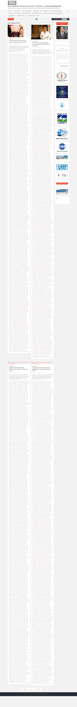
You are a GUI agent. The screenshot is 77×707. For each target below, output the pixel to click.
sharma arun (11, 288)
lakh (43, 192)
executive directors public (17, 134)
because (27, 73)
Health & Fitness (11, 15)
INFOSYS (18, 180)
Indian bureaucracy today (17, 174)
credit (19, 108)
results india (18, 275)
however (25, 161)
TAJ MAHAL (22, 310)
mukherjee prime (15, 224)
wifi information (49, 351)
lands (15, 190)
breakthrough (19, 79)
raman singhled (26, 268)
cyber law (13, 113)
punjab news (41, 269)
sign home (16, 290)
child (24, 97)
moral (36, 223)
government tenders (15, 150)
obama (17, 237)
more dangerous (14, 221)
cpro (16, 108)
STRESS (20, 305)
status (10, 304)
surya (24, 307)
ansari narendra (17, 63)
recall (39, 276)
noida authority (24, 233)
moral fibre (40, 223)
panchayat (22, 243)
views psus (13, 341)
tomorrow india (21, 320)
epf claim (26, 131)
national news (17, 228)
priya (13, 259)
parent (26, 243)
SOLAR (46, 300)
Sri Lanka (12, 299)
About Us (10, 10)
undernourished (25, 327)
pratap (15, 253)
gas (28, 143)
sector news (19, 284)
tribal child (49, 330)
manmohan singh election (47, 208)
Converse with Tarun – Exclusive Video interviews (52, 13)
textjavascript (23, 315)
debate (26, 113)
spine (37, 305)
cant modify (23, 86)
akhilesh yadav (25, 57)
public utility (25, 262)
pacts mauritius (19, 242)
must (12, 226)
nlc (20, 233)
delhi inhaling (19, 117)
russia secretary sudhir (15, 280)
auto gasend (41, 72)
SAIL (27, 280)
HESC (40, 162)
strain (17, 305)
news (23, 231)
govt (19, 151)
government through (23, 150)
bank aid (26, 71)
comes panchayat (42, 103)
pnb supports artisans (17, 247)
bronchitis (18, 82)
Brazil (15, 79)
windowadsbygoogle (17, 346)
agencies (17, 57)
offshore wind (23, 238)
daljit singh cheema (19, 113)
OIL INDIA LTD (18, 239)
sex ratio (18, 286)
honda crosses (20, 161)
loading (26, 197)
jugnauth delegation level (22, 185)
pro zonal (18, 259)
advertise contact (16, 56)
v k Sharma (11, 337)
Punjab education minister (22, 263)
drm (10, 128)
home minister (37, 165)
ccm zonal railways (14, 89)
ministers (16, 213)
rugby (12, 279)
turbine (20, 325)
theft (26, 316)
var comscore (18, 337)
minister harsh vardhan (24, 211)
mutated (20, 226)
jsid (12, 185)
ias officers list (25, 162)
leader (16, 193)
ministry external (43, 218)
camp (27, 84)
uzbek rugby (27, 336)
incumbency (21, 166)
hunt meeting (14, 162)
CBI (17, 88)
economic (22, 128)
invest (13, 182)
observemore (25, 237)
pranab (17, 252)
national (23, 227)
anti (21, 63)
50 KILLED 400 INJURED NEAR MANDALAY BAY (20, 381)
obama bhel (20, 237)
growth (37, 156)
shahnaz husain (23, 286)
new (22, 229)
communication (14, 102)
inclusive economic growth (21, 165)
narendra (14, 227)
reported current (43, 279)
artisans (24, 66)
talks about (19, 311)
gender (22, 144)
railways (37, 271)
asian (15, 68)
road (18, 278)
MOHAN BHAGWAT (17, 218)
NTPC (48, 240)
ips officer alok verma (20, 182)
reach (39, 275)
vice (22, 338)
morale (44, 223)
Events (37, 15)
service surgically (21, 285)
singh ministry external (46, 296)
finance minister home (19, 138)
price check (21, 255)
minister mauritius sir (19, 212)
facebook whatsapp (16, 136)
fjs (28, 138)
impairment (39, 167)
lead (24, 192)
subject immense (38, 312)
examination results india (25, 133)
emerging (20, 130)
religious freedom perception (17, 273)
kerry (13, 187)
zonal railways (26, 351)
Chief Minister (23, 94)
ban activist (19, 71)
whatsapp (20, 345)
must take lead (16, 226)
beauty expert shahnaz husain (20, 73)
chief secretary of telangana (18, 97)
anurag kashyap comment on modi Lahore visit (40, 67)
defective (15, 114)
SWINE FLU (25, 309)
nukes (43, 242)
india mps (25, 169)
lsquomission (15, 201)
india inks (20, 167)
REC (27, 270)
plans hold (11, 247)
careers (20, 87)
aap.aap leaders (23, 382)
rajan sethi (41, 271)
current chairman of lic (25, 112)
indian (23, 172)
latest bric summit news (16, 191)
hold (24, 160)
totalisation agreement (20, 321)
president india (42, 259)
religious (41, 278)
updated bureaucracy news (17, 332)
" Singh (10, 53)
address (27, 55)
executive (10, 134)
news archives (44, 237)
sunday (17, 307)
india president (26, 170)
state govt (24, 300)
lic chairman (12, 196)
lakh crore (47, 192)
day (23, 113)
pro (15, 259)
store (38, 311)
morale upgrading (49, 223)
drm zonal (13, 128)
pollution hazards (16, 249)
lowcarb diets (23, 200)
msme (12, 223)
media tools (15, 208)
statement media (22, 301)
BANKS (19, 72)
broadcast (21, 81)
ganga (18, 143)
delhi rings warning (25, 118)
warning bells (17, 343)
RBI (17, 269)
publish (39, 268)
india (24, 166)
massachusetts (16, 206)
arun (27, 66)
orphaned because (47, 247)
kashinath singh (15, 186)
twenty (26, 325)
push (14, 264)
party (46, 249)
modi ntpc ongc (14, 217)
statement (16, 301)
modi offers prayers (25, 217)
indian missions (14, 176)
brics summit (14, 81)
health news (36, 161)
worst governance (39, 356)
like (16, 197)
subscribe (14, 306)
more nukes (19, 221)
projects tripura (14, 260)
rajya (50, 271)
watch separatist (25, 343)
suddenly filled (19, 306)
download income (41, 129)
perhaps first (22, 244)
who (23, 345)
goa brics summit (16, 145)
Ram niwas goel (39, 273)
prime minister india (15, 257)
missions (22, 216)
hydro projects (19, 162)
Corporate (46, 10)
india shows (21, 171)
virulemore (17, 341)
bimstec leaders (18, 77)
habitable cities (22, 154)
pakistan (18, 243)
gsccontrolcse (47, 156)
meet (19, 208)
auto (37, 72)
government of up (47, 151)
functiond (16, 141)
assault (24, 68)
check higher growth (25, 92)
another (26, 391)
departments (13, 120)
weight (17, 345)
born (25, 78)
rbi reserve (20, 269)
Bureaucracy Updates (26, 10)
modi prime (11, 218)
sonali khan (22, 295)
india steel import (13, 172)
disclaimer (18, 124)
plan (28, 245)
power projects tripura (15, 250)
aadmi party (19, 53)
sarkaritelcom (20, 281)
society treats (26, 294)
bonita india (17, 78)
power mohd (43, 255)
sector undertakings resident (39, 290)
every (14, 133)
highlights (21, 159)
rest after (13, 275)
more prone (14, 222)
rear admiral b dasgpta (22, 270)
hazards (23, 156)
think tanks (44, 325)
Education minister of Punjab (16, 129)
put (16, 264)
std (12, 304)
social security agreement (46, 299)
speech (23, 296)
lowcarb (18, 200)
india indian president (14, 167)
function (13, 141)
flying (14, 139)
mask (12, 206)
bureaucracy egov (17, 83)
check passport (11, 93)
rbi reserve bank (25, 269)
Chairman (40, 93)
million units (41, 213)
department (20, 119)
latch (17, 190)
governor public (15, 151)
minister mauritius (12, 212)
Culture (19, 112)
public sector (14, 262)
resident (40, 280)
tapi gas (19, 312)
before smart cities (19, 74)
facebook (13, 135)
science (25, 281)
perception (17, 244)
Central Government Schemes (55, 10)
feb (26, 136)
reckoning (42, 276)
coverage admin (12, 108)
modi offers (19, 217)
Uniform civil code (43, 335)
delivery (10, 119)
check (51, 93)
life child (20, 196)
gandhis (15, 143)
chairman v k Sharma (45, 93)
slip (14, 293)
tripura (14, 325)
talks (15, 311)
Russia (15, 279)
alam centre (20, 58)
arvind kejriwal (22, 67)
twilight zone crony (25, 326)
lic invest (16, 196)
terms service (18, 315)
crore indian (13, 110)
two (10, 327)
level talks (15, 195)
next (21, 232)
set (24, 285)
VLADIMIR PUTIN (17, 342)
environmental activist (18, 131)
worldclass (20, 348)
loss (15, 200)
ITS (48, 187)
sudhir (23, 306)
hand (26, 154)
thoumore (48, 325)
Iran (37, 187)
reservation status (23, 274)
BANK (23, 71)
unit (13, 331)
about (15, 55)
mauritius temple (15, 207)
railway (39, 270)
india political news (20, 170)
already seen (25, 60)
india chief (34, 171)
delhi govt (14, 117)
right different (14, 278)
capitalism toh (15, 87)
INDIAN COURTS (25, 174)
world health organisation (24, 347)
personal (26, 244)
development (18, 120)
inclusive (15, 165)
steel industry (26, 304)
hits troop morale (19, 160)
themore (25, 317)
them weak (21, 317)
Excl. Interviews (18, 13)
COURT (20, 107)
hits (15, 160)
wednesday (13, 345)
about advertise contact (21, 55)
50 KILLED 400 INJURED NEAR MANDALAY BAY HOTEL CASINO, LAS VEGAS (18, 369)
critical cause (22, 109)
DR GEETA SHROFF (47, 129)
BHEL (28, 76)
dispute (14, 125)
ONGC (27, 239)
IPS (15, 182)
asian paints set (19, 68)
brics (23, 79)
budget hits (11, 83)
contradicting (24, 104)
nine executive (16, 233)
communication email (21, 102)
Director (22, 123)
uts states (18, 335)
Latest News (10, 13)
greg (22, 151)
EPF (23, 131)
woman (22, 346)
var (14, 337)
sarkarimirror (34, 47)
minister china (17, 211)
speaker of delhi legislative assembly (15, 296)
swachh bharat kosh (19, 309)
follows (20, 139)
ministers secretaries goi (22, 213)
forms (26, 139)
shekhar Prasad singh (24, 288)
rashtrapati (14, 269)
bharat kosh (17, 76)
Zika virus (18, 351)
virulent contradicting (24, 341)
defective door (20, 114)
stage (16, 299)
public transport (19, 262)
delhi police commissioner (17, 118)
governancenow (22, 146)
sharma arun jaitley (17, 288)
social (24, 293)
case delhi (23, 87)
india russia (16, 171)
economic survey (44, 131)
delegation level (22, 115)
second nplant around (23, 283)
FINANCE (13, 138)
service (16, 285)
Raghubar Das (24, 264)
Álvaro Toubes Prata (12, 61)
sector (15, 284)
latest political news (14, 192)
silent (19, 290)
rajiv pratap (46, 271)
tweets (23, 325)
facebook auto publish (19, 135)
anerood (24, 389)
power (24, 249)
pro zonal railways (24, 259)
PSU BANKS (22, 260)
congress (14, 103)
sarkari (16, 281)
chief (19, 94)
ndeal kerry (19, 229)
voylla (22, 342)
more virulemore (24, 222)
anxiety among (24, 393)
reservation (17, 274)
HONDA (15, 161)
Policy (23, 248)
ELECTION (26, 129)
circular (21, 98)
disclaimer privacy (24, 124)
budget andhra (26, 82)
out (12, 242)
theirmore (16, 317)
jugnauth (15, 185)
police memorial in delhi (17, 248)
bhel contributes (12, 77)
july (27, 185)
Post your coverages (26, 13)
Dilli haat (14, 123)
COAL (15, 99)
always (18, 61)
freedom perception (24, 140)
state (14, 300)
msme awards (16, 223)
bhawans (24, 76)
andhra (24, 61)
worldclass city (25, 348)
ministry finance (49, 218)
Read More (19, 51)
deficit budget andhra (15, 115)
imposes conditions (24, 164)
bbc (14, 73)
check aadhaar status (12, 92)
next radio (24, 232)
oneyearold (23, 239)
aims (20, 57)
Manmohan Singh (39, 208)
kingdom (24, 187)
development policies (24, 120)
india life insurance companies (39, 172)
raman (22, 268)
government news (40, 151)
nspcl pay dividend (44, 240)
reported (24, 273)
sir (15, 291)
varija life (13, 338)
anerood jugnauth (15, 62)
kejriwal (20, 186)
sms (21, 293)
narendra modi (18, 227)
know (39, 192)
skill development (45, 297)
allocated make (14, 60)
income (37, 170)
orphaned (41, 247)
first (24, 138)
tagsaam (38, 316)
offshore (18, 238)
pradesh (26, 250)
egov (23, 129)
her (14, 159)
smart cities (18, 293)
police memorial (46, 253)
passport (12, 244)
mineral (45, 213)
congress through (19, 103)
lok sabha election (25, 198)
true (17, 325)
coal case (18, 99)
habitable (17, 154)
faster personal (22, 136)
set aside (42, 291)
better (13, 76)
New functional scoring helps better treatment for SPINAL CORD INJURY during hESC (41, 44)
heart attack (48, 161)
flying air (16, 139)
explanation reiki (25, 134)
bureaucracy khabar (24, 83)
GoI (20, 145)
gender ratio (26, 144)
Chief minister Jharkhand (42, 98)
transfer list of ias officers (16, 322)
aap (22, 53)
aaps (13, 55)
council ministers (15, 107)
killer (15, 187)
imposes (18, 164)
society (17, 294)
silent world (23, 290)
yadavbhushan (45, 356)
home (26, 160)
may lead (20, 207)
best (23, 74)
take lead (26, 310)
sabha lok (23, 280)
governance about (16, 146)
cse (16, 112)
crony (26, 109)
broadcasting (13, 82)
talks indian (13, 312)
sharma (27, 286)
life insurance (25, 196)
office (12, 238)
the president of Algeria (21, 316)
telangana (15, 314)
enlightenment (25, 130)
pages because (25, 242)
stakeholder (20, 299)
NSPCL (23, 234)
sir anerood (19, 291)
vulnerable (26, 342)
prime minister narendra (44, 263)
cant (19, 86)
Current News (36, 10)
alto (28, 60)
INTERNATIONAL (17, 10)
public (40, 266)
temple (14, 315)
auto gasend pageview (47, 72)
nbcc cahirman (14, 229)
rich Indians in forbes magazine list (18, 276)
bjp (22, 77)
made (13, 202)
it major (45, 187)
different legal (39, 124)
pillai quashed (19, 245)
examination (18, 133)
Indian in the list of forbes (40, 178)
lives (18, 197)
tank (16, 312)
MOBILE (26, 216)
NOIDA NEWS (46, 239)
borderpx (21, 78)
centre (25, 89)
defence (25, 114)
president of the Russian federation (17, 254)
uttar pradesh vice (21, 336)
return (22, 275)
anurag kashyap (25, 63)
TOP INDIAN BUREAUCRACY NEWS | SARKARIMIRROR (34, 6)
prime (25, 255)
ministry (37, 218)
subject (24, 305)
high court (17, 159)
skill (25, 291)
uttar (21, 335)
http (28, 161)
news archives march (15, 232)
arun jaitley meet (16, 67)
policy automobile (45, 254)
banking (16, 72)
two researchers (14, 327)
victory (26, 340)
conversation (25, 105)
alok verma (20, 60)
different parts (44, 124)
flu (9, 139)
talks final (23, 311)
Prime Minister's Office (19, 258)
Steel (15, 304)
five (26, 138)
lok (16, 198)
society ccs (21, 294)
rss (26, 278)
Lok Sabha (19, 198)
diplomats (18, 123)
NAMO (10, 227)
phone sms (14, 245)
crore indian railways (19, 110)
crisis (21, 108)
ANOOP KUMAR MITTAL (23, 62)
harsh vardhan (24, 155)
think (40, 325)
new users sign (16, 231)
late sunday (21, 190)
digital (49, 124)
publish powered (15, 263)
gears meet (18, 144)
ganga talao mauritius (23, 143)
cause (27, 87)
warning (12, 343)
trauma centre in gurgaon (39, 330)
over (15, 242)
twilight (15, 326)
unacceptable (20, 327)
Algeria (24, 58)
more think (19, 222)
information (49, 182)
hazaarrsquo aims (18, 156)
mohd (23, 218)
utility (15, 335)
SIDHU (27, 289)
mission (19, 216)
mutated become (25, 226)
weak (51, 349)
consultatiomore (15, 104)
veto (19, 338)
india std (35, 176)
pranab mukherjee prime (23, 252)
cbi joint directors (21, 88)
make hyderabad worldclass (20, 203)
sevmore (12, 286)
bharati (21, 76)
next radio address (45, 238)
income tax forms (15, 166)
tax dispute (23, 312)
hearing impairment (42, 161)
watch (21, 343)
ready (16, 270)
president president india (43, 260)
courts (24, 107)
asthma (27, 68)
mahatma (20, 202)
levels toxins (26, 195)
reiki (38, 278)
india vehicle (19, 172)
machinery (20, 201)
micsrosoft (36, 213)
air (22, 57)
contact (20, 104)
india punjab (11, 171)
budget (22, 82)
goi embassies (24, 145)
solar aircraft (14, 295)
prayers (18, 253)
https (10, 162)
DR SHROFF (43, 130)
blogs (24, 77)
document (17, 125)
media (24, 207)
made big (16, 202)
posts (21, 249)
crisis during (25, 108)
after (14, 57)
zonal (22, 351)
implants (15, 164)
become (10, 74)
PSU (26, 15)
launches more (20, 192)
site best (23, 291)
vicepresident (26, 338)
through (14, 320)
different (34, 124)
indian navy (20, 176)
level (11, 195)
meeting (22, 208)
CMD (12, 99)
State (41, 10)
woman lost (26, 346)
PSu (18, 260)
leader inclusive (20, 193)
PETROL (46, 250)
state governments (19, 300)
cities (24, 98)
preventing (16, 255)
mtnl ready (21, 223)
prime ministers (41, 264)
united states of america (18, 331)
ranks (10, 269)
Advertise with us (20, 15)
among (21, 61)
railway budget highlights (22, 265)
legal (25, 193)
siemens (46, 295)
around (17, 66)
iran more (40, 187)
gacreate (20, 141)
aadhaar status (14, 53)
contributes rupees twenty (17, 105)
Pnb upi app (23, 247)
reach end (13, 270)
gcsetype (14, 144)
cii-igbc (18, 98)
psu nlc (26, 260)
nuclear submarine (38, 242)
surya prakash (37, 315)
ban (15, 71)
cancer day (15, 86)
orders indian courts (36, 247)
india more (21, 169)
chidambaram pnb (23, 93)
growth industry (41, 156)
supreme (21, 307)
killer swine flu (19, 187)
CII (15, 98)
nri (20, 234)
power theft (22, 250)
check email (19, 92)
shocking (23, 289)
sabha (20, 280)
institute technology (24, 180)
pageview (48, 248)
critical (18, 109)
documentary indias (23, 125)
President (22, 253)
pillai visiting (24, 245)
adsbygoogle (26, 383)
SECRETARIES (42, 289)
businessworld (23, 84)
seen (13, 285)
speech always (46, 302)
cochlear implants (23, 99)
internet (22, 181)
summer (14, 307)
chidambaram (17, 93)
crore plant (26, 110)
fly (11, 139)
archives (13, 66)
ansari (13, 63)
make (14, 203)
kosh (41, 192)
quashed (19, 264)
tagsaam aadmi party (15, 310)
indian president (40, 182)
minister (48, 213)
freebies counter (17, 140)
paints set (14, 243)
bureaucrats (18, 84)
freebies (12, 140)
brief (18, 81)
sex (15, 286)
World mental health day (13, 348)
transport (22, 322)
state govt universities (38, 307)
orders (51, 245)
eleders (17, 130)
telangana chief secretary (21, 314)
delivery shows (15, 119)
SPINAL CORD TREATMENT (44, 304)
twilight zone (19, 326)
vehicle (17, 338)
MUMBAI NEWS (22, 224)
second (17, 283)
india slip (25, 171)
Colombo (36, 103)
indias (45, 182)
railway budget (14, 265)
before (14, 74)
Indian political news (20, 177)
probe (41, 265)
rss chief (39, 284)
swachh (13, 309)
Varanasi (22, 337)
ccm (26, 88)
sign (13, 290)
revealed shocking (38, 281)
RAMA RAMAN (17, 268)
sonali (18, 295)
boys (27, 78)
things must (37, 325)
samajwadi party (41, 286)
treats (45, 330)
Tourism (26, 321)
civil (27, 98)
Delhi (26, 115)
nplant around (16, 234)
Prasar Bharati (46, 258)
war (49, 348)
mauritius (21, 206)
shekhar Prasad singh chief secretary (15, 289)
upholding (24, 332)
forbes (23, 139)
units (24, 331)
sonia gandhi (27, 295)
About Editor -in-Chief (36, 13)
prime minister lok (23, 257)
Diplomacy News (31, 15)
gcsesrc (10, 144)
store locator (13, 305)
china (13, 98)
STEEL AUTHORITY (20, 304)
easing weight (18, 128)
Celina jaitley (20, 89)
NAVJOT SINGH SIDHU (24, 228)
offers (46, 243)
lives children (22, 197)
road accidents (22, 278)
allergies (25, 387)
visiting (12, 342)
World (18, 347)
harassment (19, 155)
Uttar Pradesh (25, 335)
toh (17, 320)
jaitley (10, 185)
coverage (27, 107)
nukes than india (12, 237)
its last (51, 187)
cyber (10, 113)
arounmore (20, 66)
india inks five (25, 167)
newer (21, 231)
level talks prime (20, 195)
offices (15, 238)
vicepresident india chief (20, 340)
